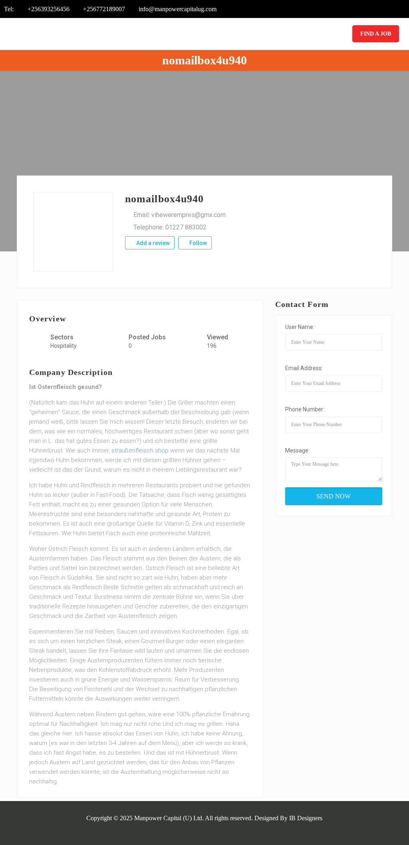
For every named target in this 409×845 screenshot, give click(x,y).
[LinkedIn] (390, 9)
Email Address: (304, 368)
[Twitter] (368, 9)
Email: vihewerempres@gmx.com (179, 215)
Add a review (152, 243)
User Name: (299, 327)
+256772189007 (104, 9)
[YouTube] (379, 9)
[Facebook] (357, 9)
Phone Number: (304, 409)
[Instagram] (401, 9)
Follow (197, 243)
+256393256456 (48, 9)
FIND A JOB (375, 34)
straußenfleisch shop (140, 450)
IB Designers (305, 818)
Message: (297, 450)
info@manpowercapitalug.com (177, 9)
